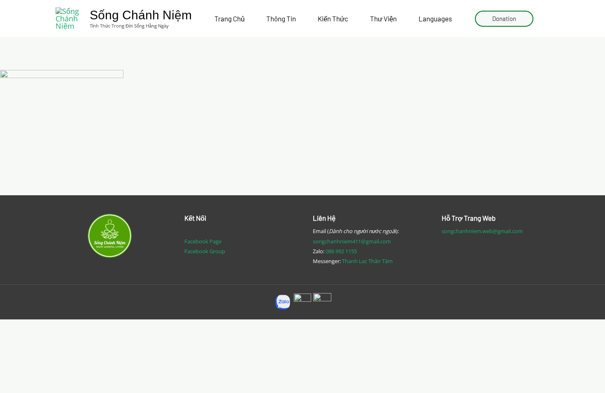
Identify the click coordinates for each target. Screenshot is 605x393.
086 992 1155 (341, 251)
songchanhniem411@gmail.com (352, 241)
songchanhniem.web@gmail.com (482, 231)
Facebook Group (204, 251)
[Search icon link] (545, 18)
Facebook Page (202, 241)
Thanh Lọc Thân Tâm (367, 261)
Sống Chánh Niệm (141, 15)
